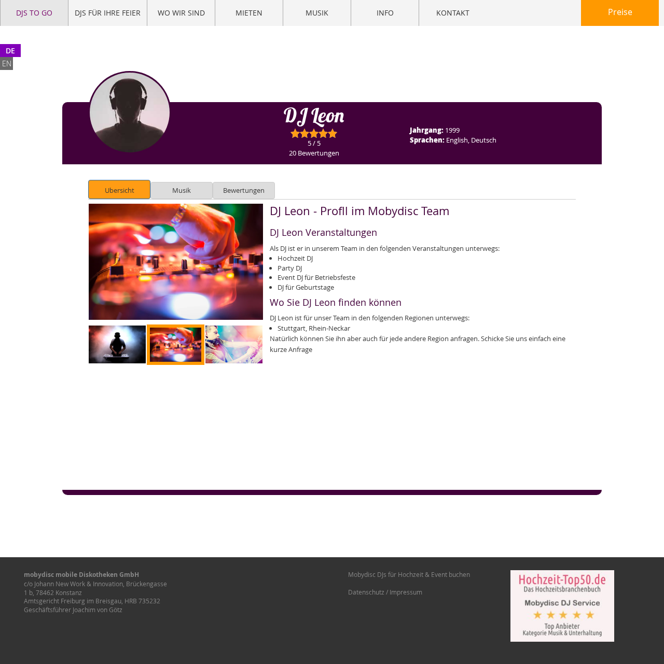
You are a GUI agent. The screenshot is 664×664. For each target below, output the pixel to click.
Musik (317, 13)
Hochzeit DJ (295, 258)
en (6, 63)
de (10, 50)
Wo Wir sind (181, 13)
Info (385, 13)
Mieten (249, 13)
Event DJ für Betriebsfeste (316, 277)
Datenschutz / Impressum (385, 592)
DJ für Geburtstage (306, 287)
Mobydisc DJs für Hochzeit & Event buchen (409, 574)
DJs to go (34, 13)
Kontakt (452, 13)
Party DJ (290, 268)
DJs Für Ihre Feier (108, 13)
